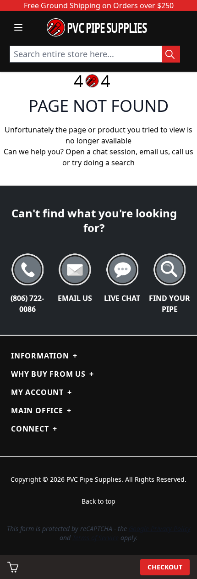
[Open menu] (18, 27)
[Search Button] (171, 54)
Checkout (165, 567)
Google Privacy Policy (160, 528)
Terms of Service (95, 537)
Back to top (98, 501)
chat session (114, 152)
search (123, 163)
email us (153, 152)
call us (182, 152)
